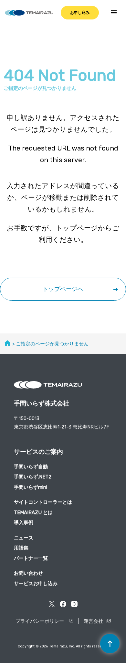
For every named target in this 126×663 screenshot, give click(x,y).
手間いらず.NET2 (32, 477)
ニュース (23, 538)
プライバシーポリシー (40, 621)
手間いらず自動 (31, 467)
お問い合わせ (28, 573)
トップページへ (63, 289)
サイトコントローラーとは (43, 502)
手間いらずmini (30, 487)
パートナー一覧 (31, 558)
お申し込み (79, 12)
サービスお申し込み (36, 583)
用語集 (21, 548)
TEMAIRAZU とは (33, 512)
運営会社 (93, 621)
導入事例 (23, 522)
